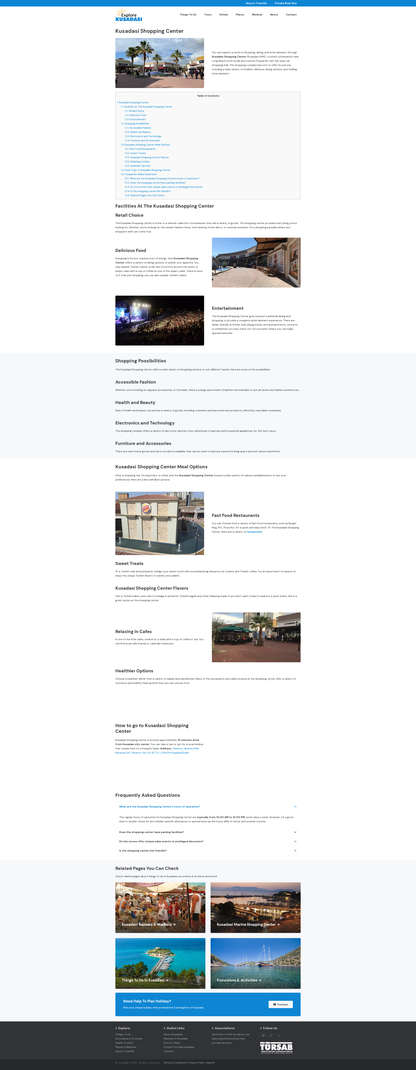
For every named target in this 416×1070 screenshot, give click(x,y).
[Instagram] (271, 1035)
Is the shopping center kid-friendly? (148, 191)
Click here (217, 1034)
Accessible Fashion (138, 127)
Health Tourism (124, 1042)
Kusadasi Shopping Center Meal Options (145, 144)
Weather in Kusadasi (176, 1038)
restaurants (254, 531)
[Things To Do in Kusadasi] (160, 963)
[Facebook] (263, 1035)
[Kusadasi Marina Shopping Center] (256, 907)
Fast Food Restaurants (140, 149)
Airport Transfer (125, 1051)
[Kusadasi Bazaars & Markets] (160, 907)
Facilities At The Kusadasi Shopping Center (146, 106)
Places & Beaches (125, 1047)
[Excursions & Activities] (256, 963)
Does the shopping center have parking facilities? (155, 182)
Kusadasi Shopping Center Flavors (147, 157)
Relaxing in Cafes (137, 161)
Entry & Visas (172, 1042)
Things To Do (123, 1034)
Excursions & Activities (129, 1038)
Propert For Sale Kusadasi (179, 1047)
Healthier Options (137, 165)
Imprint (211, 1062)
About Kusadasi (173, 1034)
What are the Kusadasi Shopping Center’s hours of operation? (162, 178)
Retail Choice (134, 111)
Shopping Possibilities (135, 123)
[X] (278, 1035)
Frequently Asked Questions (139, 174)
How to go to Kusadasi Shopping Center (145, 170)
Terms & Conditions (175, 1062)
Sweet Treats (135, 153)
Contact (169, 1051)
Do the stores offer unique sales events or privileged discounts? (164, 187)
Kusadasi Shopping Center (133, 102)
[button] (263, 14)
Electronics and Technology (143, 136)
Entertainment (135, 119)
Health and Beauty (138, 132)
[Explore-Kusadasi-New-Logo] (128, 14)
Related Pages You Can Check (144, 195)
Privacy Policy (196, 1062)
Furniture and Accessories (142, 140)
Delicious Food (135, 115)
